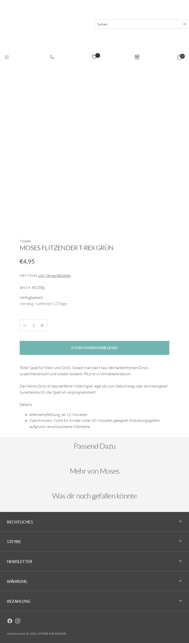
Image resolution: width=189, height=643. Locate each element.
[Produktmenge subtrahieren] (42, 325)
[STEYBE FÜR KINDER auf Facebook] (10, 621)
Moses (25, 241)
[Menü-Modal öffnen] (7, 57)
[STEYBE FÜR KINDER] (46, 31)
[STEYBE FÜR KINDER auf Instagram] (18, 621)
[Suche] (184, 24)
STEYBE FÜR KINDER (52, 633)
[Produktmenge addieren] (25, 325)
